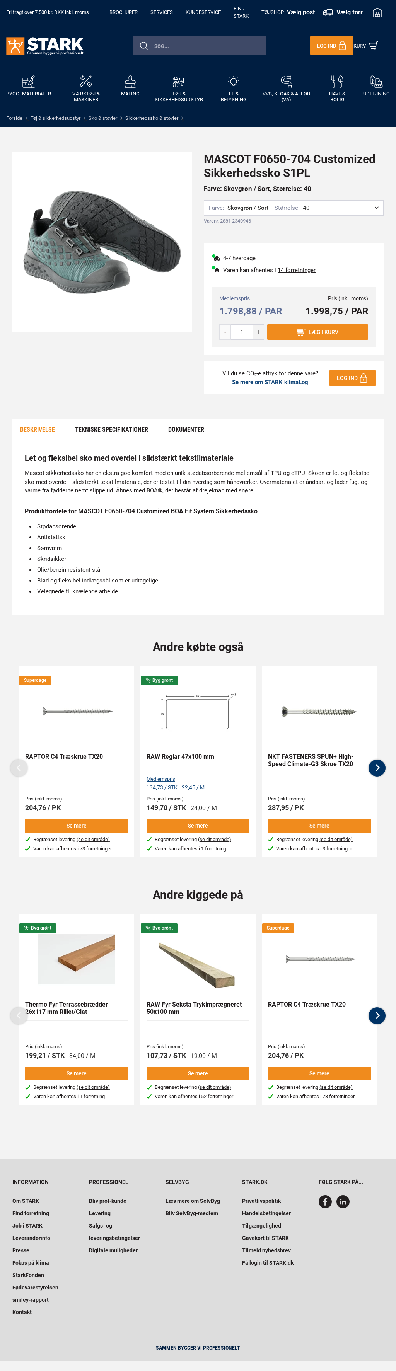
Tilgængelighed (261, 1226)
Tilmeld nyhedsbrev (266, 1250)
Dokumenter (186, 429)
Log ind (347, 378)
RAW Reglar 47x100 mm (180, 756)
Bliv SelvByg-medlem (192, 1213)
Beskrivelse (37, 429)
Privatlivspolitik (261, 1201)
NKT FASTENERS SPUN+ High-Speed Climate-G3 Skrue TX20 (310, 760)
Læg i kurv (323, 332)
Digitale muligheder (113, 1250)
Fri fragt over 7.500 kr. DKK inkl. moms (47, 12)
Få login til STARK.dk (268, 1263)
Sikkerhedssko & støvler (151, 118)
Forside (14, 118)
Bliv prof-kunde (107, 1201)
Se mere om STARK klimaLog (270, 382)
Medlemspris (161, 779)
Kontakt (22, 1312)
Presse (20, 1250)
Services (161, 12)
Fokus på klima (30, 1263)
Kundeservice (203, 12)
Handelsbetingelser (266, 1213)
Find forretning (30, 1213)
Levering (100, 1213)
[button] (377, 768)
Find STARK (241, 12)
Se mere (77, 826)
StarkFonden (28, 1275)
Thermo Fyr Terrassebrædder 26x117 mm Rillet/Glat (66, 1008)
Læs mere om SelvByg (193, 1201)
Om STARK (25, 1201)
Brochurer (123, 12)
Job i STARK (27, 1226)
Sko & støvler (103, 118)
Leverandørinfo (31, 1238)
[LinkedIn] (343, 1206)
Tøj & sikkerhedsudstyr (55, 118)
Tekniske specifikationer (111, 429)
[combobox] (199, 45)
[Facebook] (327, 1206)
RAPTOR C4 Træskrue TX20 (64, 756)
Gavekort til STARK (265, 1238)
